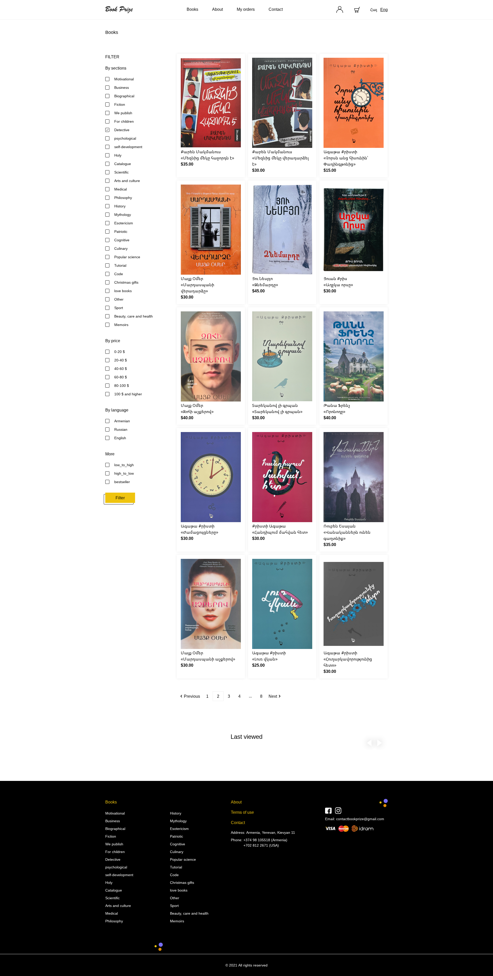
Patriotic (120, 231)
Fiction (119, 104)
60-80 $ (120, 377)
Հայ (373, 9)
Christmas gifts (126, 282)
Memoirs (121, 324)
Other (119, 299)
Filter (120, 498)
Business (121, 87)
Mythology (122, 214)
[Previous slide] (369, 742)
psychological (125, 138)
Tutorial (120, 265)
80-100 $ (121, 385)
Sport (118, 307)
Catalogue (122, 163)
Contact (276, 9)
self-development (128, 146)
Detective (121, 129)
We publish (123, 112)
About (217, 9)
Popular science (127, 256)
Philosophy (123, 197)
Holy (117, 155)
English (120, 437)
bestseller (122, 481)
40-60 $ (120, 368)
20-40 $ (120, 360)
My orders (246, 9)
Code (118, 273)
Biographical (124, 95)
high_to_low (124, 473)
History (120, 206)
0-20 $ (119, 351)
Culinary (121, 248)
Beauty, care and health (133, 316)
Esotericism (123, 223)
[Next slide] (379, 742)
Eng (384, 9)
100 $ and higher (128, 393)
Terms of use (242, 812)
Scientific (121, 172)
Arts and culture (127, 180)
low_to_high (124, 464)
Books (192, 9)
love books (123, 290)
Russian (120, 429)
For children (124, 121)
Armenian (122, 420)
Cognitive (121, 239)
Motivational (124, 78)
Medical (120, 189)
